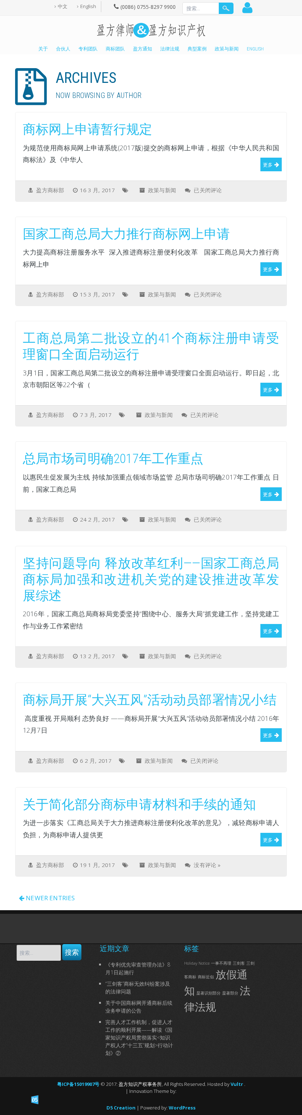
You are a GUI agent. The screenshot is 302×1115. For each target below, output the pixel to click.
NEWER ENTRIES (49, 898)
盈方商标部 (50, 190)
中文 (62, 6)
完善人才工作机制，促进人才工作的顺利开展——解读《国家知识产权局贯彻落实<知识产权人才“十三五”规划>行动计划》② (139, 1037)
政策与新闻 (227, 49)
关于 (43, 49)
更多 (268, 164)
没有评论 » (207, 865)
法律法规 (169, 49)
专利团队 (88, 49)
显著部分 (230, 993)
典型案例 (197, 49)
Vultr (237, 1084)
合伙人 (63, 49)
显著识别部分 (208, 993)
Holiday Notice (197, 963)
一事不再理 (221, 963)
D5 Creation (121, 1107)
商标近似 (206, 976)
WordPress (182, 1107)
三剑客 (239, 963)
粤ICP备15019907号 (79, 1084)
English (88, 6)
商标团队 (115, 49)
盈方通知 (142, 49)
